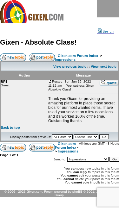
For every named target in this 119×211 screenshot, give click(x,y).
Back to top (10, 127)
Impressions (65, 59)
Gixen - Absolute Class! (38, 42)
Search (108, 31)
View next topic (103, 66)
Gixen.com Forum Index (78, 56)
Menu (108, 8)
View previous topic (69, 66)
